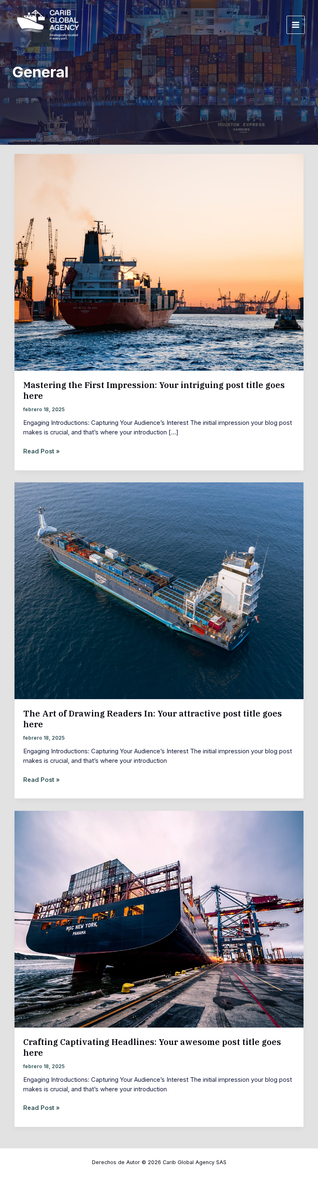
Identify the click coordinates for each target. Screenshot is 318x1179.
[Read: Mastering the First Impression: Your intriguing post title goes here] (159, 262)
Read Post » (41, 451)
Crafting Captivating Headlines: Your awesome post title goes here (152, 1047)
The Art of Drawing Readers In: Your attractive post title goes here (152, 719)
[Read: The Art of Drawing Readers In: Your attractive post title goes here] (159, 590)
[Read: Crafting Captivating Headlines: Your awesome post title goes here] (159, 919)
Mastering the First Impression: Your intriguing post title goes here (154, 390)
